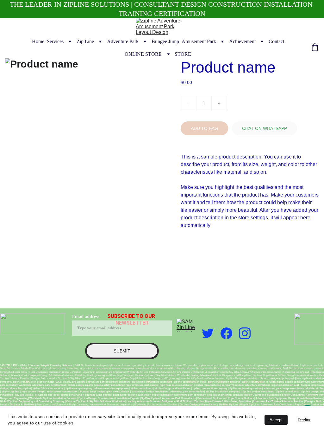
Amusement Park (199, 41)
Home (38, 41)
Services (55, 41)
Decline (304, 419)
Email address (85, 316)
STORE (183, 54)
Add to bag (204, 128)
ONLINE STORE (143, 54)
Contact (276, 41)
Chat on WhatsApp (264, 128)
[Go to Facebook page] (226, 333)
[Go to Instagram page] (245, 333)
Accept (276, 419)
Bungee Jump (165, 41)
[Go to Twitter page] (208, 333)
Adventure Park (123, 41)
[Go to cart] (315, 48)
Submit (122, 350)
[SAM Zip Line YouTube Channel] (187, 325)
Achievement (242, 41)
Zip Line (85, 41)
